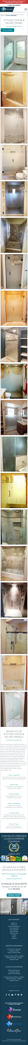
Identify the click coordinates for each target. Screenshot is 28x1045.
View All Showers (7, 30)
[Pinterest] (15, 995)
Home (2, 14)
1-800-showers (14, 5)
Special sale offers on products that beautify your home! (14, 2)
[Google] (9, 995)
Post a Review (14, 931)
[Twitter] (21, 995)
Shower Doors (15, 14)
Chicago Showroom (14, 967)
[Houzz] (12, 995)
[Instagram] (18, 995)
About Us (14, 923)
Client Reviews (14, 929)
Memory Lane (14, 933)
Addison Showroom (14, 946)
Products (7, 14)
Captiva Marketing (21, 1040)
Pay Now (14, 938)
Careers (14, 935)
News (14, 936)
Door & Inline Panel (11, 15)
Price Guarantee (14, 928)
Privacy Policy (5, 1040)
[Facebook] (6, 995)
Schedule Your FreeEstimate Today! (14, 895)
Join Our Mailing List (14, 926)
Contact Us (14, 924)
